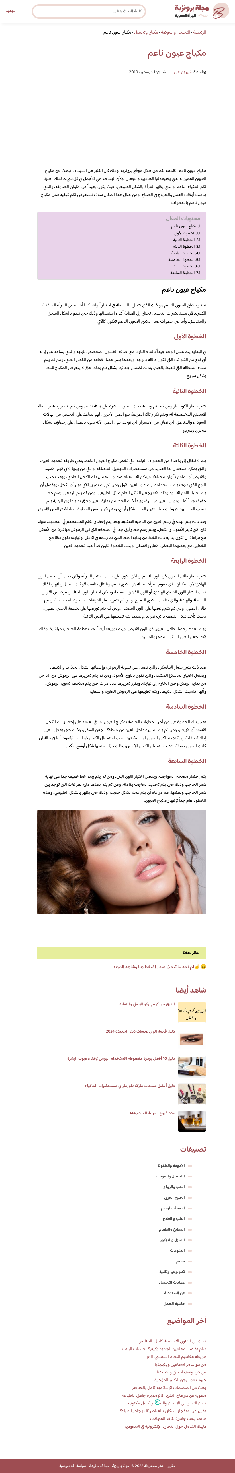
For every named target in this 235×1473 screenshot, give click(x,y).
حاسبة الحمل (174, 1304)
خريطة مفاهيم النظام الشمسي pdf (176, 1357)
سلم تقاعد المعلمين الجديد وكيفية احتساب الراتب (164, 1349)
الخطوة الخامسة (181, 259)
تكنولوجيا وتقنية (172, 1272)
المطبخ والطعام (172, 1229)
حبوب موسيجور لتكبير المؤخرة (180, 1380)
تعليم (180, 1261)
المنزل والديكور (172, 1240)
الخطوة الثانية (184, 240)
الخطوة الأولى (184, 233)
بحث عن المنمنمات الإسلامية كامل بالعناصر (169, 1388)
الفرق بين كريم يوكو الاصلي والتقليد (147, 1004)
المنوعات (177, 1250)
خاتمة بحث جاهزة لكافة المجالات (178, 1419)
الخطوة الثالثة (184, 246)
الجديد (11, 11)
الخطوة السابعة (182, 273)
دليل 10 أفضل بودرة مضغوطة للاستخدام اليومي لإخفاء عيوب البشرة (121, 1058)
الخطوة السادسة (182, 266)
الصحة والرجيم (173, 1208)
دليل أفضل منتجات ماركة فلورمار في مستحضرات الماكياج (130, 1086)
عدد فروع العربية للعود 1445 (152, 1113)
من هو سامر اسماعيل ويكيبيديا (180, 1365)
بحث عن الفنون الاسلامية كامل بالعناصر (172, 1341)
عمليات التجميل (172, 1282)
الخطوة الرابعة (183, 253)
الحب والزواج (174, 1187)
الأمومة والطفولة (171, 1166)
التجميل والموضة (170, 1176)
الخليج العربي (174, 1197)
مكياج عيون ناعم (184, 226)
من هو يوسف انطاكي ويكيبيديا (181, 1372)
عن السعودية (174, 1293)
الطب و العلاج (174, 1219)
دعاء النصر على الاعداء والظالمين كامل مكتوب (167, 1403)
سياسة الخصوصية (72, 1466)
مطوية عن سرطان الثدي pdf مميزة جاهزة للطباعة (164, 1396)
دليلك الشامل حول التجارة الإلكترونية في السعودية (165, 1427)
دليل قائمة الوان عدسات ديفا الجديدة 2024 (140, 1031)
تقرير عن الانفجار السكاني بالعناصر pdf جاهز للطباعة (163, 1411)
